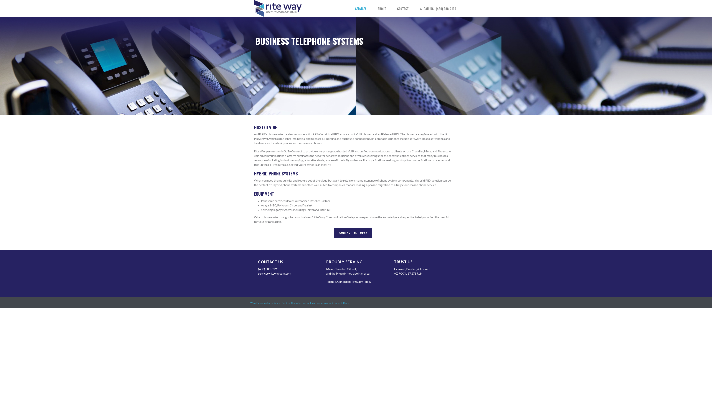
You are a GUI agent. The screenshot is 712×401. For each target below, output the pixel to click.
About (382, 8)
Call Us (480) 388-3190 (440, 8)
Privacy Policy (362, 281)
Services (361, 8)
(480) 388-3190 (268, 269)
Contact (403, 8)
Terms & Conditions (338, 281)
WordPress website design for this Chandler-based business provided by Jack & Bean (299, 302)
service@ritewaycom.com (274, 273)
